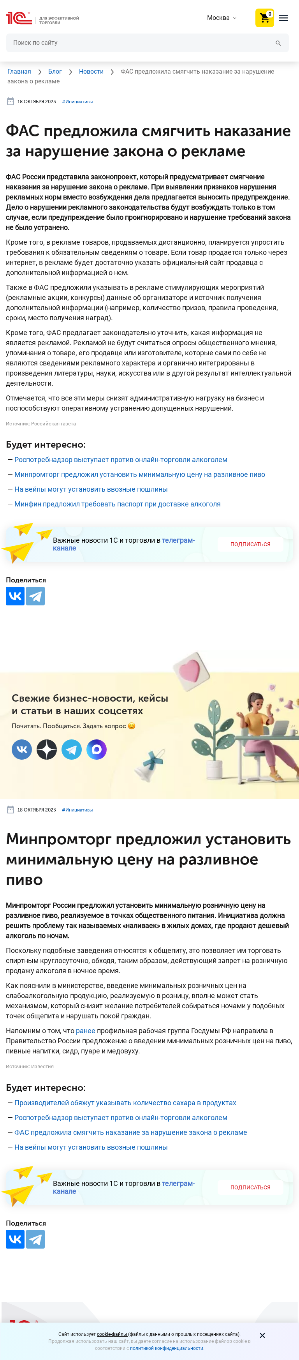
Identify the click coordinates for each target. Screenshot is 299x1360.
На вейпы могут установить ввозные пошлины (91, 489)
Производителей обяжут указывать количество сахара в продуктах (125, 1103)
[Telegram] (35, 596)
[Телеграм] (72, 749)
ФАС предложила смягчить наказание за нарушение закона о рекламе (130, 1132)
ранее (85, 1031)
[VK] (22, 749)
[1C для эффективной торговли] (48, 18)
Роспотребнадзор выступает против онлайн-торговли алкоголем (120, 459)
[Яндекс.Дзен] (47, 749)
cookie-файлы (112, 1334)
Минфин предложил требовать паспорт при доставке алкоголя (117, 504)
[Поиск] (278, 42)
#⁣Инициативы (77, 101)
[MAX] (96, 749)
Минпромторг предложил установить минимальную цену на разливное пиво (139, 474)
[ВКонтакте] (15, 596)
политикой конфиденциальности (166, 1348)
